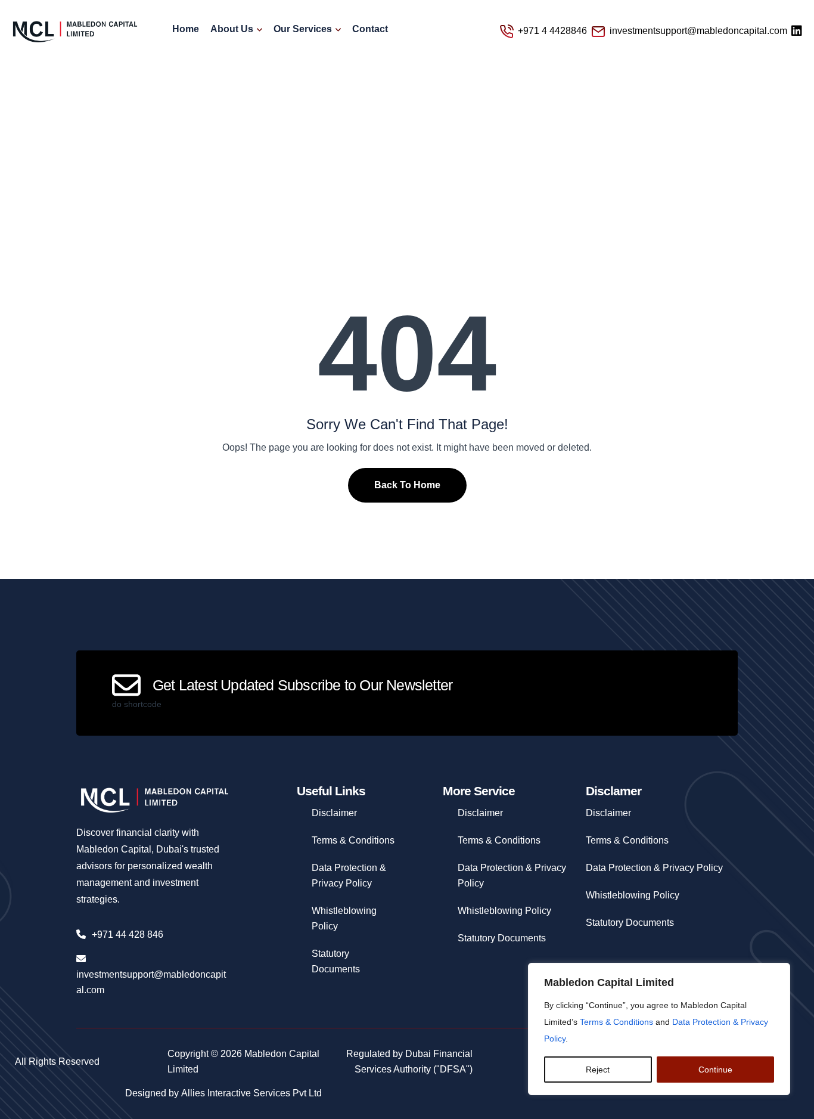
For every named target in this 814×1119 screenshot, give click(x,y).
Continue (715, 1069)
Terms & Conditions (616, 1022)
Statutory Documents (502, 938)
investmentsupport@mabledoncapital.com (698, 31)
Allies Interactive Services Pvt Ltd (251, 1093)
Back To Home (407, 485)
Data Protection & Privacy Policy (654, 868)
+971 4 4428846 (552, 31)
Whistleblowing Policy (504, 911)
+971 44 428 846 (127, 934)
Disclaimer (334, 813)
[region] (659, 1029)
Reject (598, 1069)
